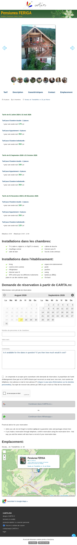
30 (36, 320)
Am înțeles (32, 542)
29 (31, 320)
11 (62, 309)
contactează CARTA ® (11, 528)
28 (26, 320)
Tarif (6, 92)
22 (48, 316)
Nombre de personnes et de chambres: (15, 330)
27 (21, 320)
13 (72, 309)
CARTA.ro (7, 513)
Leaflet (51, 495)
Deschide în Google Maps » (17, 501)
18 (62, 312)
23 (53, 316)
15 (48, 312)
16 (53, 312)
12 (67, 309)
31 (7, 324)
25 (62, 316)
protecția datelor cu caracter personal (16, 522)
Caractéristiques (35, 92)
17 (58, 312)
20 (72, 312)
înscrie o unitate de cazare (15, 525)
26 (67, 316)
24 (58, 316)
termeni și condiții (9, 519)
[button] (38, 471)
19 (67, 312)
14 (43, 312)
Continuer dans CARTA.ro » (40, 404)
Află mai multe (43, 542)
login (4, 532)
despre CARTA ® (9, 516)
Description (18, 92)
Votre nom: (5, 339)
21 (43, 316)
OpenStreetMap (64, 495)
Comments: (6, 349)
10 (58, 309)
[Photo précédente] (4, 49)
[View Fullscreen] (4, 451)
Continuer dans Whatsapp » (40, 417)
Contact (51, 92)
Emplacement (66, 92)
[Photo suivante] (72, 49)
